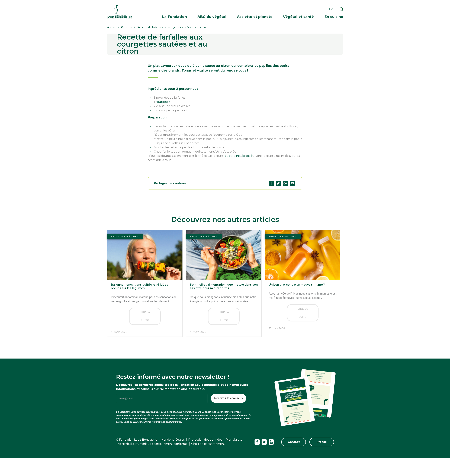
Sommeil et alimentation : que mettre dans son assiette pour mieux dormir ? (224, 286)
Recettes (126, 27)
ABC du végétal (211, 17)
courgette (163, 102)
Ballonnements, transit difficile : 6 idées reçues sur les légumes (139, 286)
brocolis (247, 155)
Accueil (111, 27)
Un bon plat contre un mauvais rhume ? (297, 284)
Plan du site (234, 439)
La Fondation (174, 17)
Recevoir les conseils (228, 398)
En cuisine (333, 17)
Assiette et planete (254, 17)
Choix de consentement (208, 444)
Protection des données (205, 439)
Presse (322, 442)
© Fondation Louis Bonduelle (136, 439)
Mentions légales (173, 439)
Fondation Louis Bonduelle (119, 11)
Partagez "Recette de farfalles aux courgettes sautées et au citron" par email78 (292, 183)
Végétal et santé (298, 17)
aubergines (233, 155)
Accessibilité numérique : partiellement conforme (153, 444)
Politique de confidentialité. (167, 422)
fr (331, 9)
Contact (294, 442)
